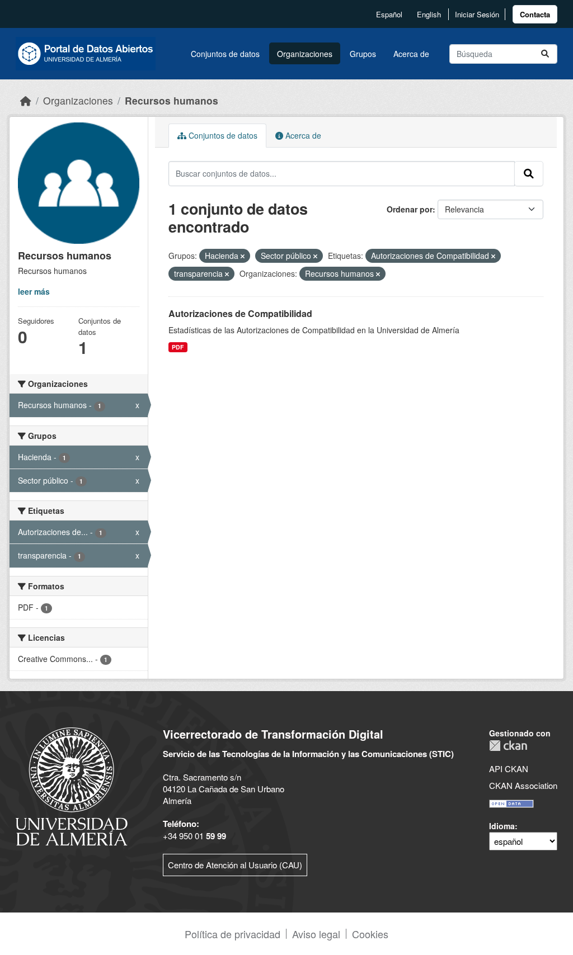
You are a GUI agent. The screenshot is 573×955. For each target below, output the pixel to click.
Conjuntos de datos (225, 53)
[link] (535, 14)
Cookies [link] (370, 933)
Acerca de (411, 53)
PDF (178, 347)
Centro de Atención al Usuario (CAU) (235, 865)
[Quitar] (243, 256)
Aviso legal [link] (316, 933)
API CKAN (508, 768)
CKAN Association (523, 785)
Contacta (535, 14)
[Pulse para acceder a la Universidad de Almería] (72, 785)
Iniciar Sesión (477, 14)
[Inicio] (25, 100)
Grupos (363, 53)
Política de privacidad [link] (232, 933)
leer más (34, 291)
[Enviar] (545, 54)
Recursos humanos (171, 100)
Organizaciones (304, 53)
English (429, 14)
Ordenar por (410, 209)
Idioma (502, 825)
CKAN (508, 745)
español (389, 14)
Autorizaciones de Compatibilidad (240, 313)
